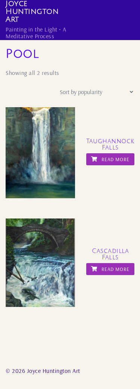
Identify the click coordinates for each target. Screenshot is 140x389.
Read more (115, 159)
